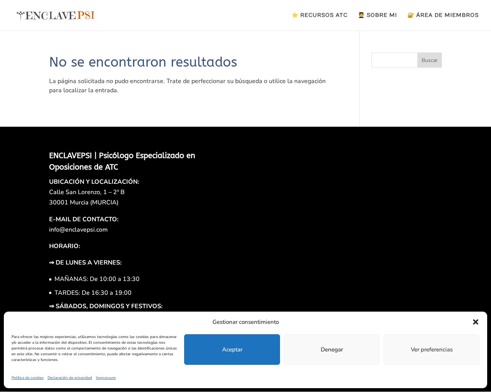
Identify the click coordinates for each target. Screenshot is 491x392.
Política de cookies (28, 378)
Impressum (106, 378)
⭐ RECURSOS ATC (320, 15)
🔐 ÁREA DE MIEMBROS (443, 15)
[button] (475, 322)
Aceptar (232, 349)
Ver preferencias (432, 349)
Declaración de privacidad (70, 378)
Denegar (332, 349)
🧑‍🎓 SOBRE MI (377, 15)
